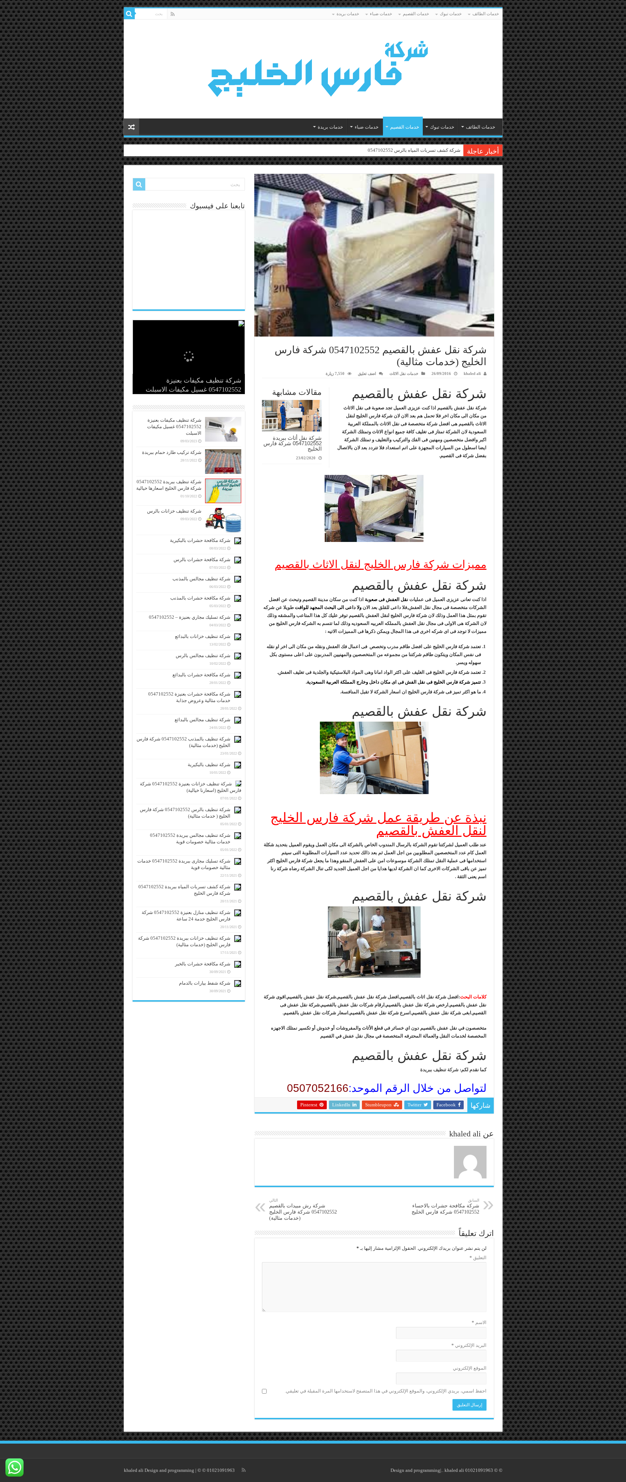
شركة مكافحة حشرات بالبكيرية (200, 540)
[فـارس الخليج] (313, 67)
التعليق (478, 1257)
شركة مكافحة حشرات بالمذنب (200, 598)
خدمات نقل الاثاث (403, 373)
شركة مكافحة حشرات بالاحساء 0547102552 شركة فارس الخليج (445, 1206)
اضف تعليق (367, 373)
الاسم (479, 1322)
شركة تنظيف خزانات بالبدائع (202, 636)
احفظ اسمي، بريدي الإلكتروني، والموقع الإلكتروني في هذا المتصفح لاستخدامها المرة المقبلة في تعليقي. (386, 1391)
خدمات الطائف (485, 13)
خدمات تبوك (451, 13)
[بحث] (129, 13)
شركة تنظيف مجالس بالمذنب (201, 578)
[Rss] (172, 14)
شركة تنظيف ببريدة (439, 1069)
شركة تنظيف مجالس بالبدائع (202, 719)
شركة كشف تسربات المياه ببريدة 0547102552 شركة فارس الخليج (395, 150)
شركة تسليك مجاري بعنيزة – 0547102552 (189, 617)
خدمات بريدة (348, 13)
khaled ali (472, 373)
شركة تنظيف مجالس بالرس (203, 655)
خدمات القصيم (416, 13)
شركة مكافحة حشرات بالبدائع (201, 674)
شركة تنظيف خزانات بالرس (174, 511)
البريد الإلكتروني (469, 1345)
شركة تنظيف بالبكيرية (209, 764)
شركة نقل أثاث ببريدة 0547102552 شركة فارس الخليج (292, 443)
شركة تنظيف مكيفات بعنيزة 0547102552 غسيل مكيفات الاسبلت (174, 426)
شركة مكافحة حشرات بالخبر (202, 964)
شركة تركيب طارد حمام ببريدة (171, 452)
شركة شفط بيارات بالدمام (204, 983)
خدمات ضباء (381, 13)
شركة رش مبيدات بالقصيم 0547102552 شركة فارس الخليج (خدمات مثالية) (303, 1209)
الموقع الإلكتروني (470, 1368)
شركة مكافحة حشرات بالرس (202, 559)
